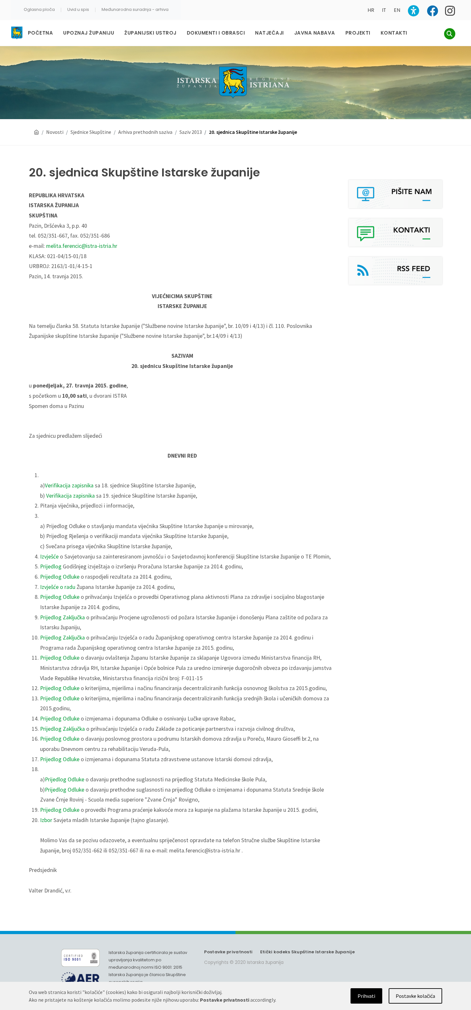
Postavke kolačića (415, 996)
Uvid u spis (78, 9)
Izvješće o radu (57, 587)
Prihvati (366, 996)
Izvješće (49, 556)
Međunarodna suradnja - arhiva (135, 9)
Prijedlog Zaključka (62, 617)
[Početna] (36, 132)
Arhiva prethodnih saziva (145, 132)
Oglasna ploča (39, 9)
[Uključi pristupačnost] (413, 10)
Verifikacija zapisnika (69, 485)
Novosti (54, 132)
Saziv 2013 (190, 132)
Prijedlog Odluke (59, 576)
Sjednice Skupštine (90, 132)
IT (384, 10)
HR (371, 10)
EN (397, 10)
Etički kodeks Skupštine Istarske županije (307, 952)
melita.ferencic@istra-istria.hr (81, 245)
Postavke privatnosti (228, 952)
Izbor (46, 820)
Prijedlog (51, 566)
